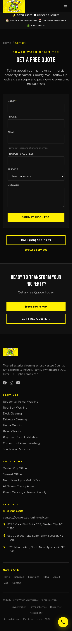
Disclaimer (55, 606)
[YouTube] (18, 382)
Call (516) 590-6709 (36, 240)
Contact (16, 583)
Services (19, 577)
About (56, 577)
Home (7, 42)
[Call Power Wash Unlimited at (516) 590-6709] (63, 622)
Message (13, 185)
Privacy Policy (18, 606)
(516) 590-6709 (36, 306)
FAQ (5, 583)
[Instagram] (11, 382)
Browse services (36, 249)
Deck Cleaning (12, 413)
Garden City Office (15, 468)
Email (11, 132)
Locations (33, 577)
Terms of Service (38, 606)
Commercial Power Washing (21, 443)
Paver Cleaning (13, 431)
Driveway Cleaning (15, 419)
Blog (46, 577)
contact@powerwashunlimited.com (26, 517)
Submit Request (36, 217)
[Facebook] (5, 382)
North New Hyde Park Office (21, 480)
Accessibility (36, 612)
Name (12, 101)
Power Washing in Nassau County (25, 492)
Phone (12, 116)
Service (13, 169)
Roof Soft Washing (15, 407)
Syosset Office (12, 474)
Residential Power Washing (20, 401)
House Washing (13, 425)
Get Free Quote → (36, 319)
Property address (21, 153)
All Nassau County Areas (18, 486)
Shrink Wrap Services (16, 449)
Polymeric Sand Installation (20, 437)
